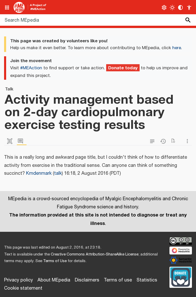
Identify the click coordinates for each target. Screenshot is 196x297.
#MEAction (31, 68)
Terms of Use (55, 261)
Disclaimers (87, 280)
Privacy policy (18, 280)
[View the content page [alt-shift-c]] (11, 141)
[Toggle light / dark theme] (172, 7)
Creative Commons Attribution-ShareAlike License (94, 254)
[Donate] (180, 276)
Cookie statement (23, 288)
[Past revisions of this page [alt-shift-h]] (164, 141)
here (176, 48)
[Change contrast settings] (180, 7)
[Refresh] (174, 141)
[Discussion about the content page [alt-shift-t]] (21, 141)
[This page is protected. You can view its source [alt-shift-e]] (153, 141)
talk (58, 173)
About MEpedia (54, 280)
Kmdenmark (39, 173)
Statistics (147, 280)
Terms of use (118, 280)
